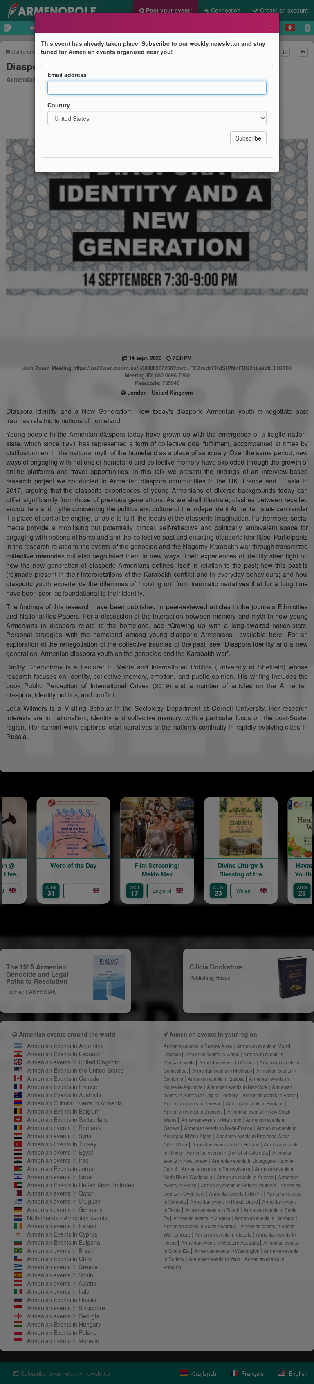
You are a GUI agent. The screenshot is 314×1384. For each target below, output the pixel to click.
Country (58, 105)
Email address (67, 74)
